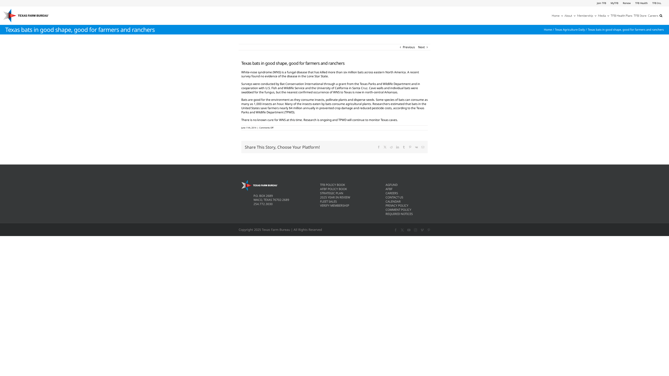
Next (421, 47)
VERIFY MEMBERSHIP (334, 205)
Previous (409, 47)
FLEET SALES (328, 201)
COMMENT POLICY (398, 210)
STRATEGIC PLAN (331, 193)
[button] (661, 15)
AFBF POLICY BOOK (333, 189)
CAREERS (392, 193)
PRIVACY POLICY (397, 205)
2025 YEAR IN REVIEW (335, 197)
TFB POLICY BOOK (332, 185)
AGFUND (392, 185)
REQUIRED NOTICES (399, 214)
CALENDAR (393, 201)
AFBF (389, 189)
